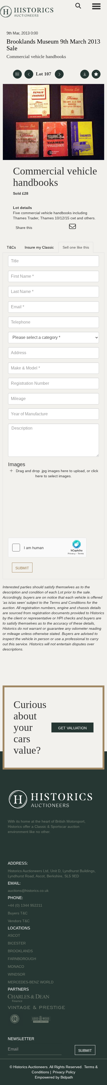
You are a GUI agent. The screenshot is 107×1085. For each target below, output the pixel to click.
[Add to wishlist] (96, 74)
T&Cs (11, 247)
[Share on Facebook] (41, 228)
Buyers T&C (18, 913)
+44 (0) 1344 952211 (25, 905)
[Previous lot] (28, 74)
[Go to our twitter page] (24, 848)
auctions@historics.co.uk (28, 890)
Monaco (16, 966)
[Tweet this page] (52, 228)
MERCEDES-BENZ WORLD (31, 982)
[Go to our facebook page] (13, 848)
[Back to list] (17, 74)
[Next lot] (59, 74)
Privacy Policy (64, 1072)
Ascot (14, 935)
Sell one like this (76, 247)
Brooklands (20, 951)
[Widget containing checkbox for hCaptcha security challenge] (47, 547)
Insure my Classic (39, 247)
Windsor (16, 974)
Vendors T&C (19, 921)
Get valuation (72, 728)
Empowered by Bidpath (54, 1077)
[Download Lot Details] (84, 74)
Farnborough (22, 959)
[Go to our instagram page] (62, 228)
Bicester (17, 943)
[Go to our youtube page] (34, 848)
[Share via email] (73, 228)
